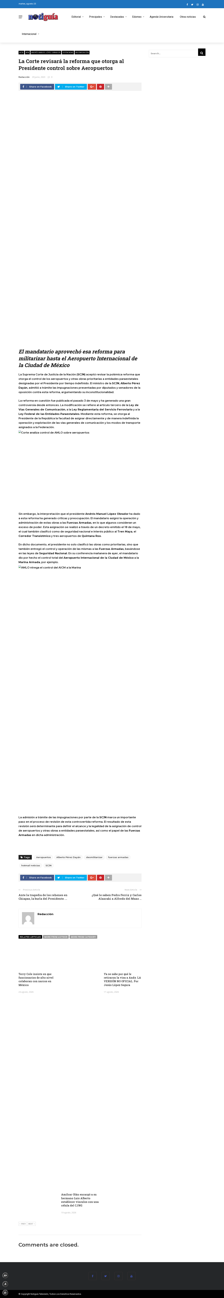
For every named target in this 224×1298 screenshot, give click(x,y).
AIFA (27, 52)
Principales (95, 16)
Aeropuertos (43, 857)
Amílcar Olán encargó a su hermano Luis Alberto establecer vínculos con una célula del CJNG (80, 1200)
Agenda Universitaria (161, 16)
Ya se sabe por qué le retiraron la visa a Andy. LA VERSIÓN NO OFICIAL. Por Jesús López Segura (122, 979)
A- (5, 1292)
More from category (83, 937)
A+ (5, 1275)
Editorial (76, 16)
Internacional (29, 34)
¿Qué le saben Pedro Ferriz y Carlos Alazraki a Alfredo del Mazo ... (117, 896)
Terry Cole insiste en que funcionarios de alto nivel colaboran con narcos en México (36, 979)
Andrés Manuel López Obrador (45, 52)
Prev (23, 1223)
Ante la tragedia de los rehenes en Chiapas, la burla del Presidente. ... (43, 896)
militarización (82, 52)
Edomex (137, 16)
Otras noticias (188, 16)
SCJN (48, 865)
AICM (21, 52)
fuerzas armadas (118, 857)
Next (30, 1223)
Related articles (30, 937)
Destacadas (117, 16)
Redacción (24, 77)
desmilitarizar (94, 857)
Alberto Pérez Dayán (68, 857)
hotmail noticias (30, 865)
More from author (55, 937)
